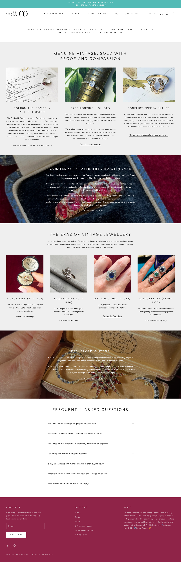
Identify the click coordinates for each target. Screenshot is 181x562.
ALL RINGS (74, 14)
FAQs (77, 517)
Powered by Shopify (42, 554)
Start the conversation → (90, 144)
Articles (78, 513)
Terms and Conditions (84, 530)
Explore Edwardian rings (69, 320)
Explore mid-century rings (156, 320)
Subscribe (16, 535)
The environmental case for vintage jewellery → (148, 135)
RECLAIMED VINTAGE (96, 14)
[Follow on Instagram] (14, 545)
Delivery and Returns (83, 526)
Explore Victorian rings (25, 316)
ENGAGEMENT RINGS (53, 14)
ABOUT (116, 14)
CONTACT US (131, 14)
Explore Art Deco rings (112, 316)
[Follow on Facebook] (7, 545)
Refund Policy (81, 535)
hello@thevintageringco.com (90, 5)
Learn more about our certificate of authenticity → (32, 145)
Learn (77, 521)
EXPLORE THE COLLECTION (90, 210)
